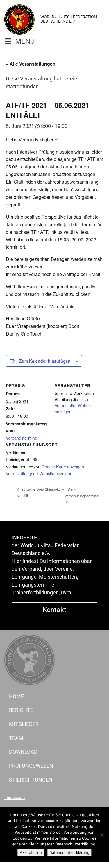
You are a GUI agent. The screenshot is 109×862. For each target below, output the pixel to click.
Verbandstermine (21, 438)
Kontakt (54, 609)
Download (23, 752)
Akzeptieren (31, 852)
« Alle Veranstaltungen (31, 63)
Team (16, 738)
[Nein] (102, 835)
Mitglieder (24, 724)
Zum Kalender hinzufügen (45, 361)
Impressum (14, 797)
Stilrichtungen (30, 780)
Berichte (21, 710)
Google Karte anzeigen (63, 467)
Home (16, 696)
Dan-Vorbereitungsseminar (82, 492)
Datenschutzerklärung (69, 852)
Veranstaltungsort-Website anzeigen (39, 473)
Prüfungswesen (31, 766)
